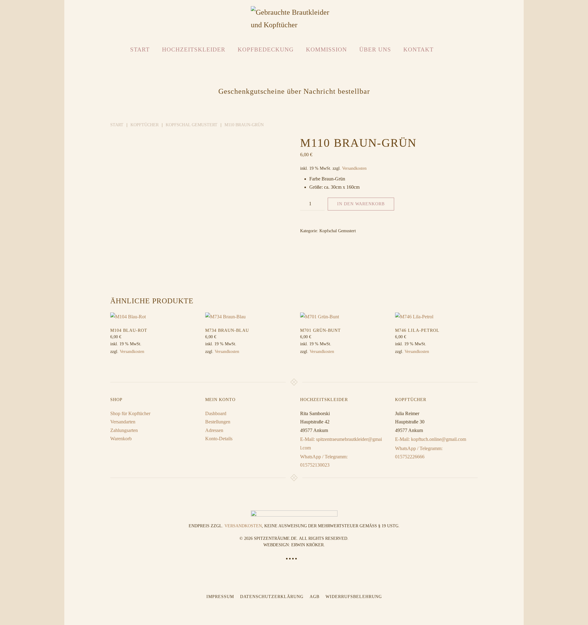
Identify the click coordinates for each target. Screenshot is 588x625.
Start (140, 49)
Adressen (214, 430)
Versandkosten (354, 168)
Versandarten (122, 421)
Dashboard (215, 413)
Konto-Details (218, 438)
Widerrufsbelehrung (354, 596)
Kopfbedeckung (266, 49)
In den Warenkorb (361, 204)
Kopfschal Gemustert (337, 231)
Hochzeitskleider (193, 49)
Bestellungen (217, 421)
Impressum (220, 596)
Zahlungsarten (124, 430)
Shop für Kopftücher (130, 413)
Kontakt (418, 49)
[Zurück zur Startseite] (294, 18)
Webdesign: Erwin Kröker (293, 545)
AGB (314, 596)
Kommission (326, 49)
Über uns (375, 49)
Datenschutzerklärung (271, 596)
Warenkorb (121, 438)
